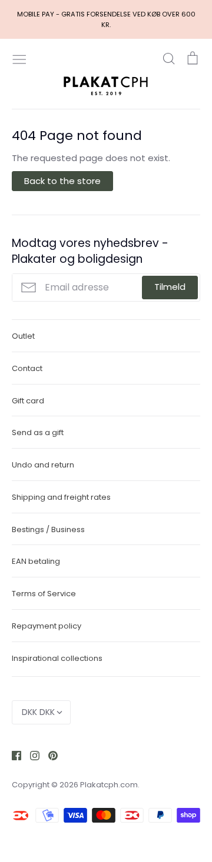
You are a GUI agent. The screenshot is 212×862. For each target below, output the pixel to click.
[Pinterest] (48, 755)
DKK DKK (38, 712)
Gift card (28, 400)
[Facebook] (12, 755)
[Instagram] (30, 755)
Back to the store (62, 181)
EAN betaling (36, 561)
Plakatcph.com (109, 784)
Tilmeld (170, 286)
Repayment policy (46, 626)
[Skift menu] (19, 58)
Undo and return (43, 464)
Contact (27, 368)
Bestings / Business (48, 529)
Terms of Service (44, 593)
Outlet (23, 336)
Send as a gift (38, 432)
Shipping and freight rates (61, 497)
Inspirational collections (57, 658)
